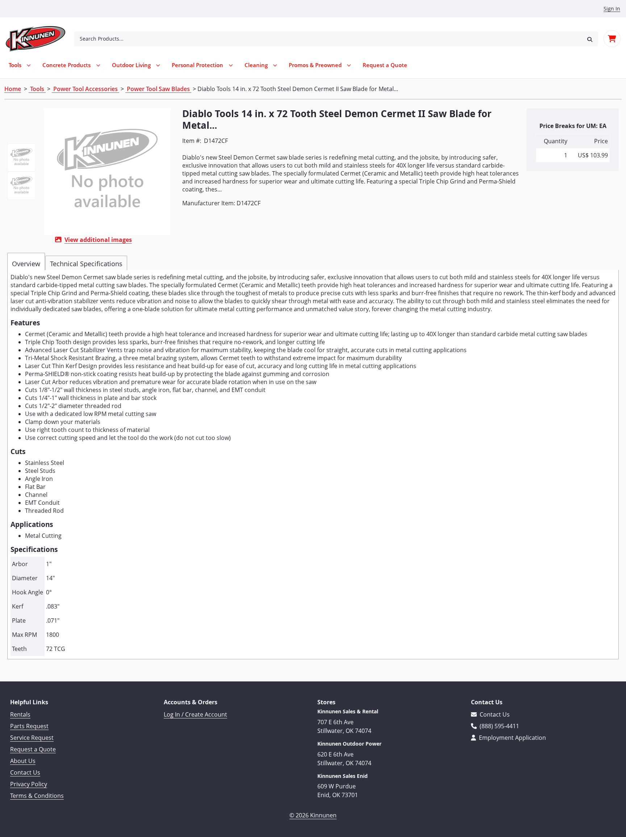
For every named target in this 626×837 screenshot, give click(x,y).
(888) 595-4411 (498, 726)
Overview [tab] (26, 263)
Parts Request (29, 726)
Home (12, 89)
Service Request (32, 738)
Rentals (20, 714)
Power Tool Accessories (85, 89)
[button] (589, 38)
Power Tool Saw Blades (158, 89)
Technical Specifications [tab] (86, 263)
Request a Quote (33, 749)
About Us (23, 761)
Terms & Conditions (37, 796)
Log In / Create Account (195, 714)
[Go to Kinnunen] (40, 38)
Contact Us (25, 772)
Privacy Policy (28, 784)
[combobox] (327, 39)
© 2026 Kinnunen (313, 815)
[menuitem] (385, 65)
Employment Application (511, 738)
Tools (37, 89)
